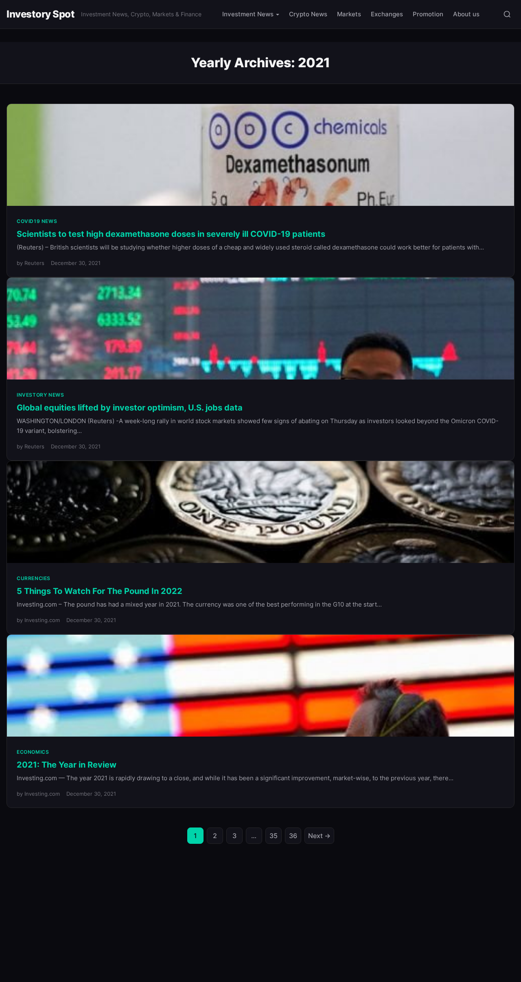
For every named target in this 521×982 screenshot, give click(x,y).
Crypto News (308, 14)
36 (293, 836)
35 (273, 836)
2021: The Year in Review (66, 765)
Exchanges (387, 14)
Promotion (428, 14)
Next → (319, 836)
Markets (349, 14)
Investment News (248, 14)
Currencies (33, 578)
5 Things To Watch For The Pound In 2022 (99, 591)
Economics (33, 752)
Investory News (40, 395)
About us (466, 14)
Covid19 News (37, 221)
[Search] (507, 14)
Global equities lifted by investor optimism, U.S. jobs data (130, 408)
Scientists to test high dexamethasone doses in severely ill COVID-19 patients (171, 234)
